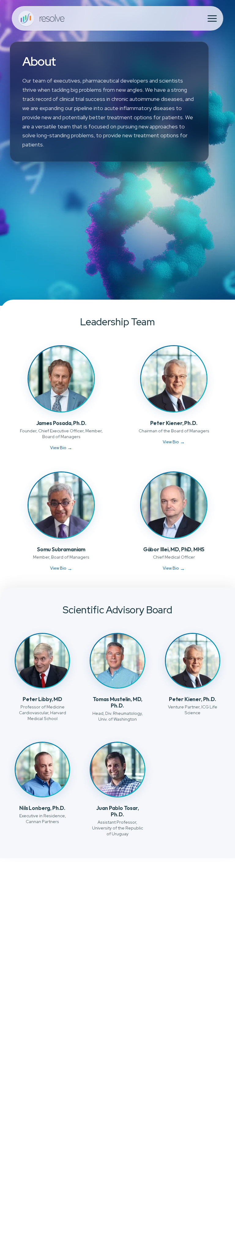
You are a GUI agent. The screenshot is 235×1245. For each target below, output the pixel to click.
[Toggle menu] (212, 18)
